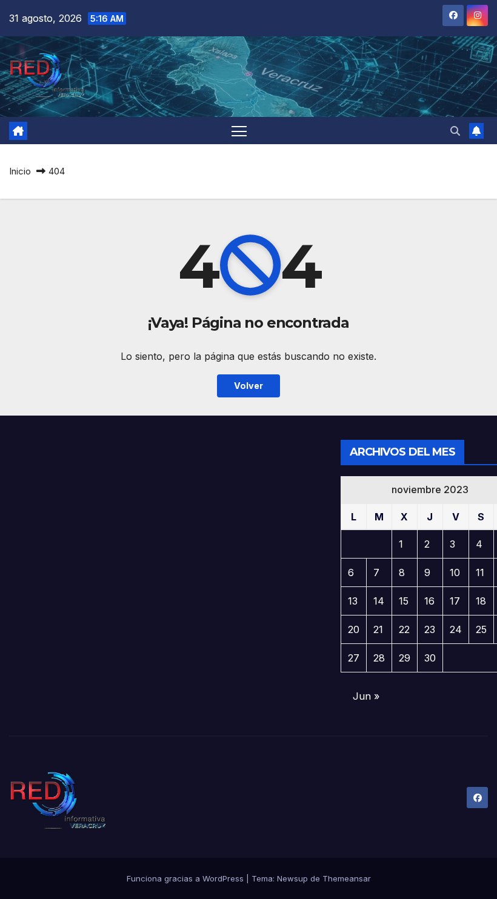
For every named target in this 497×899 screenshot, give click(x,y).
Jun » (366, 696)
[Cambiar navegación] (239, 130)
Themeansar (346, 878)
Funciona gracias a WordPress (186, 878)
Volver (248, 385)
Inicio (20, 171)
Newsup (292, 878)
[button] (455, 131)
